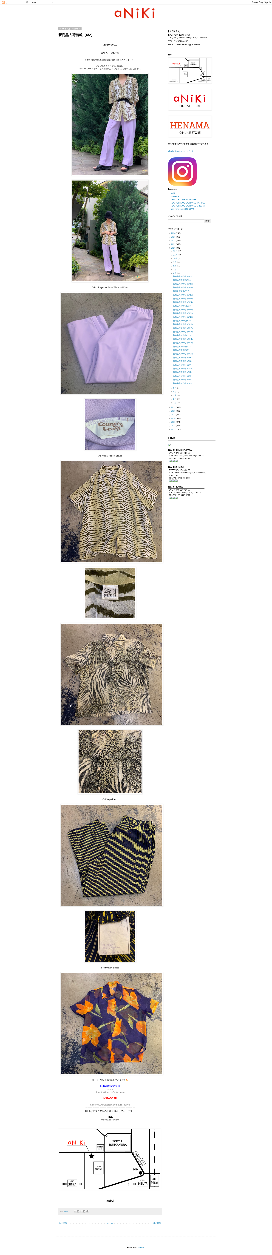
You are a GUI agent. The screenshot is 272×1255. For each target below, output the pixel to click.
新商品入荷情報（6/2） (183, 383)
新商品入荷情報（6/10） (183, 354)
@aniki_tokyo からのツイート (181, 151)
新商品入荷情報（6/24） (183, 302)
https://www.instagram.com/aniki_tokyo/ (110, 1104)
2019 (173, 407)
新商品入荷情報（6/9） (183, 357)
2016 (173, 418)
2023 (173, 237)
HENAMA (175, 196)
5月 (175, 388)
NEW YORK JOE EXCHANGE (183, 199)
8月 (175, 266)
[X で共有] (81, 1211)
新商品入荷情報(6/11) (182, 350)
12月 (175, 251)
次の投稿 (63, 1223)
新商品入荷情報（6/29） (183, 284)
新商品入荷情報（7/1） (183, 276)
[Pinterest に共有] (87, 1211)
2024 (173, 233)
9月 (175, 262)
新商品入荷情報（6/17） (183, 328)
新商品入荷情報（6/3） (183, 380)
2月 (175, 399)
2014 (173, 426)
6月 (175, 273)
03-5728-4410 (110, 1119)
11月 (175, 255)
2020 (173, 248)
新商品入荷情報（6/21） (183, 313)
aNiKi (173, 193)
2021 (173, 244)
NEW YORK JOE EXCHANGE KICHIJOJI (188, 203)
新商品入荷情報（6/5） (183, 372)
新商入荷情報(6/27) (181, 291)
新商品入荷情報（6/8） (183, 361)
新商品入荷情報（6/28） (183, 287)
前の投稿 (157, 1223)
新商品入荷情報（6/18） (183, 324)
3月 (175, 395)
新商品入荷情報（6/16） (183, 332)
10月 (175, 258)
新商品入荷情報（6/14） (183, 339)
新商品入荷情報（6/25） (183, 299)
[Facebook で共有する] (84, 1211)
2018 (173, 411)
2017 (173, 415)
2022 (173, 240)
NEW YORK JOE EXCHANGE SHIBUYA (188, 206)
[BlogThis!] (78, 1211)
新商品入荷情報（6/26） (183, 295)
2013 (173, 429)
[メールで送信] (75, 1211)
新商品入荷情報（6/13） (183, 343)
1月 (175, 403)
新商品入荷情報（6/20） (183, 317)
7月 (175, 269)
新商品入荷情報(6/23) (182, 306)
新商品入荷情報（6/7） (183, 365)
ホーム (110, 1223)
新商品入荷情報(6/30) (182, 280)
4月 (175, 392)
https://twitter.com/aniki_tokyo (110, 1092)
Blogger (141, 1247)
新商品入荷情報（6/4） (183, 376)
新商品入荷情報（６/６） (183, 369)
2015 (173, 422)
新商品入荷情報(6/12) (182, 346)
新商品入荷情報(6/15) (182, 335)
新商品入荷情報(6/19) (182, 321)
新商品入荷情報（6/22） (183, 310)
